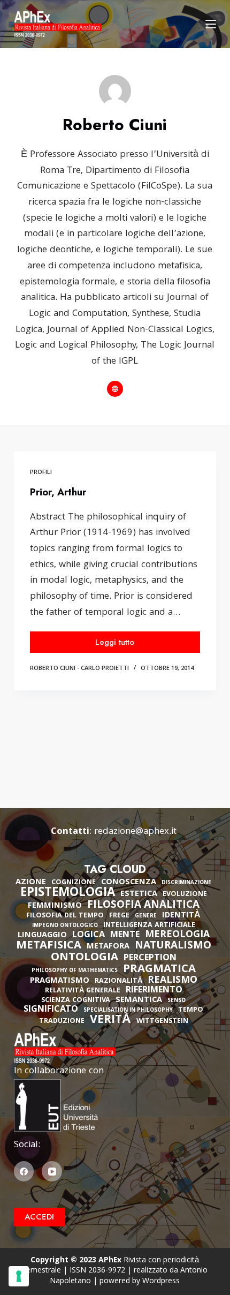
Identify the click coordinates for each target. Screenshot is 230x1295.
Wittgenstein (162, 1021)
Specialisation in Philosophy (128, 1011)
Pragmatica (159, 970)
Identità (181, 916)
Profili (41, 473)
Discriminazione (186, 883)
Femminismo (55, 906)
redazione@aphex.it (135, 832)
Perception (150, 958)
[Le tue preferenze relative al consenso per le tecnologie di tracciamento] (19, 1276)
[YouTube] (52, 1171)
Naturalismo (173, 946)
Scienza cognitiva (75, 1000)
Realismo (172, 981)
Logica (88, 935)
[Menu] (210, 24)
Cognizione (73, 882)
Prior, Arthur (58, 492)
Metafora (108, 947)
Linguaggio (42, 935)
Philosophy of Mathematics (75, 971)
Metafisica (48, 946)
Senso (176, 1001)
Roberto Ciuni (52, 669)
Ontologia (84, 958)
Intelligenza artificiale (149, 925)
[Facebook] (24, 1171)
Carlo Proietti (105, 669)
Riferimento (154, 991)
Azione (31, 882)
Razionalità (118, 981)
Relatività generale (82, 991)
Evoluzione (185, 894)
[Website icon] (115, 389)
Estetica (138, 894)
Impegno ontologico (65, 926)
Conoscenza (128, 882)
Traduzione (62, 1021)
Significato (51, 1010)
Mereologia (177, 935)
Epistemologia (67, 893)
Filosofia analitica (143, 905)
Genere (146, 917)
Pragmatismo (59, 981)
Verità (110, 1021)
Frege (119, 916)
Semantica (139, 1000)
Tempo (190, 1010)
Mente (125, 935)
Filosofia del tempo (65, 916)
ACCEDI (39, 1217)
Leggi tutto (116, 644)
